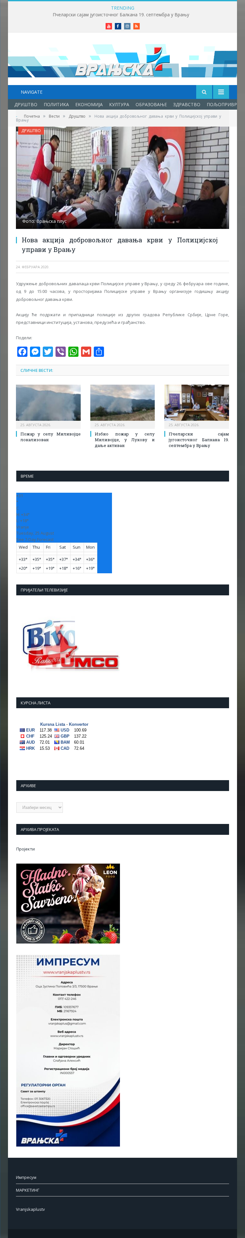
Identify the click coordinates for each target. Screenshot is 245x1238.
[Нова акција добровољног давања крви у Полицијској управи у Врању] (122, 179)
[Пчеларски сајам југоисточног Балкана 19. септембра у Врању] (196, 406)
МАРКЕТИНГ (27, 1190)
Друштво (25, 104)
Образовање (151, 104)
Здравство (186, 104)
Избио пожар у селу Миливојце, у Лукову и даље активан (125, 439)
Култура (119, 104)
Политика (56, 104)
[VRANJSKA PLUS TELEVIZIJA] (122, 59)
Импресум (26, 1177)
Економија (89, 104)
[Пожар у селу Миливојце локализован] (48, 406)
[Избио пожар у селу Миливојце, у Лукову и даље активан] (122, 406)
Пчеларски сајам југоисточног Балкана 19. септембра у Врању (121, 15)
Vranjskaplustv (30, 1209)
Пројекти (25, 849)
